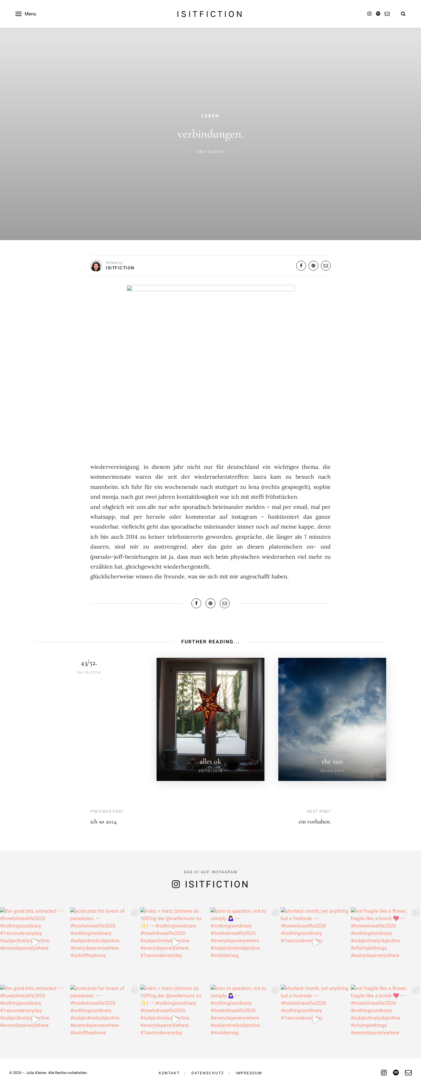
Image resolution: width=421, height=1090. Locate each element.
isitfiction (210, 13)
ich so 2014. (103, 821)
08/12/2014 (210, 152)
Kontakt (169, 1073)
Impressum (249, 1073)
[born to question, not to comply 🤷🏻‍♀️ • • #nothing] (246, 942)
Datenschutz (207, 1073)
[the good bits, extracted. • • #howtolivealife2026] (35, 942)
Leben (210, 116)
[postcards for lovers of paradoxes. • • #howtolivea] (105, 942)
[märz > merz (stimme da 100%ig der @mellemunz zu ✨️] (175, 942)
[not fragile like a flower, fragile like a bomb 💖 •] (386, 942)
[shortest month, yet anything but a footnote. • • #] (316, 942)
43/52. (89, 662)
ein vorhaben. (315, 821)
